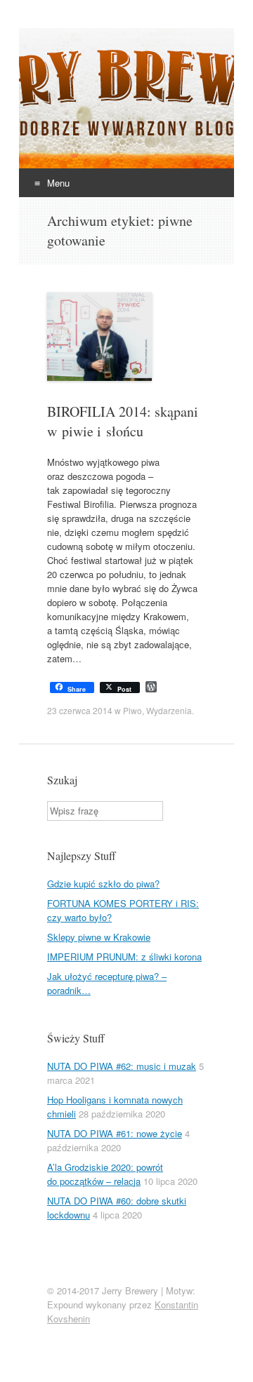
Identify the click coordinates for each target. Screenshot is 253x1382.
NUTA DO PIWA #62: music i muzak (121, 1066)
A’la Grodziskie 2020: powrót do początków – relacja (105, 1174)
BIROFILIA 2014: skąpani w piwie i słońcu (122, 421)
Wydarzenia (169, 710)
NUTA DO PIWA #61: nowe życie (114, 1133)
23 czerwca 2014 (79, 710)
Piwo (132, 710)
